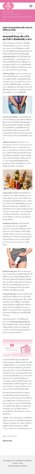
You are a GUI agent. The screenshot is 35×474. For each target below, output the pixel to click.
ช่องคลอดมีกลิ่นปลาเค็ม (11, 436)
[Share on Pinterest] (14, 445)
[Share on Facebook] (6, 445)
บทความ (13, 33)
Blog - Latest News (8, 12)
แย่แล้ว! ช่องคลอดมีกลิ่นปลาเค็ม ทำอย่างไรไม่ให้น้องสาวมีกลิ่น (17, 28)
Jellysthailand (21, 33)
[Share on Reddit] (28, 445)
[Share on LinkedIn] (21, 445)
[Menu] (30, 5)
